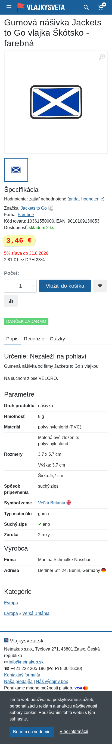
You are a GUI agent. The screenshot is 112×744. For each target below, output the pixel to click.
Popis (12, 338)
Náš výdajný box (52, 681)
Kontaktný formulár (22, 675)
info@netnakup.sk (26, 662)
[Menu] (9, 7)
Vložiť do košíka (65, 286)
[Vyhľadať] (85, 7)
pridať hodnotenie (86, 199)
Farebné (26, 214)
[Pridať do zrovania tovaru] (11, 301)
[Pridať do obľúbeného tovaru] (100, 286)
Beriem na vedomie (32, 731)
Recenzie (34, 338)
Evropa (11, 603)
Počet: (11, 273)
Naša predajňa (18, 681)
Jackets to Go (34, 208)
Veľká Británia (51, 503)
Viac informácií (74, 731)
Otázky (57, 338)
